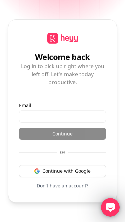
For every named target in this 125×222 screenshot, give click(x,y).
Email (25, 105)
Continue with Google (66, 171)
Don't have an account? (62, 185)
